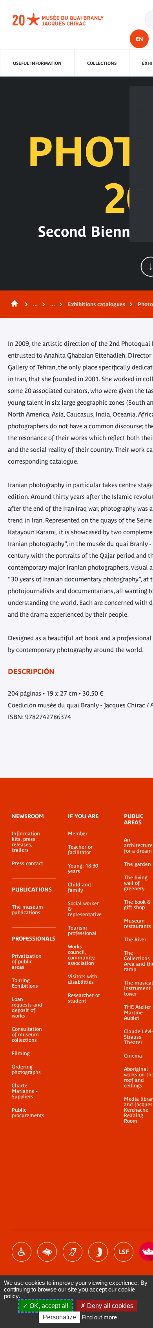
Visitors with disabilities (82, 979)
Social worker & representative (84, 909)
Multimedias (141, 177)
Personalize (59, 1317)
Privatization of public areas (27, 962)
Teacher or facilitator (80, 849)
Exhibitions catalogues (96, 304)
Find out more (99, 1317)
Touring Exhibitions (25, 983)
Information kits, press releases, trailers (26, 842)
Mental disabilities (98, 1252)
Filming (21, 1053)
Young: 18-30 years (83, 868)
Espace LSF (123, 1252)
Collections (102, 63)
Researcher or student (84, 998)
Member (77, 834)
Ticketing (141, 99)
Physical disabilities (21, 1252)
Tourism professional (82, 930)
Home (12, 304)
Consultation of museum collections (27, 1035)
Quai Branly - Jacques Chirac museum (67, 19)
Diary (141, 151)
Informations (141, 125)
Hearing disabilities (72, 1252)
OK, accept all (48, 1305)
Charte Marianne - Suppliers (25, 1091)
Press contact (27, 863)
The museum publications (27, 909)
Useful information (37, 63)
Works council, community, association (81, 955)
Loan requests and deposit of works (27, 1008)
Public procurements (28, 1112)
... (35, 304)
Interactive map (141, 203)
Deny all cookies (109, 1305)
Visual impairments (47, 1252)
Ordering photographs (26, 1069)
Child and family (79, 887)
